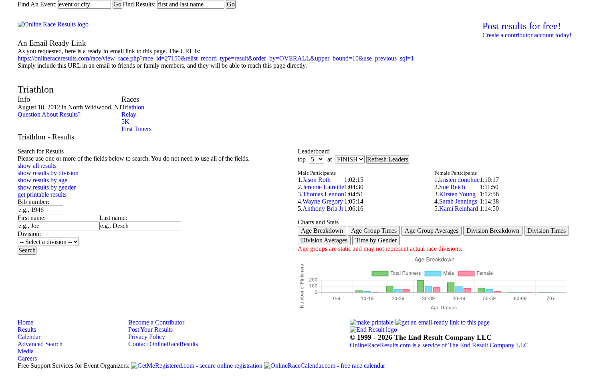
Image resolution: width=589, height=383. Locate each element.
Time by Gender (376, 240)
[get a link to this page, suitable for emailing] (442, 322)
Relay (128, 114)
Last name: (113, 217)
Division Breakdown (492, 230)
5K (125, 121)
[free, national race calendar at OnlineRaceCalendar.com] (324, 365)
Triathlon (132, 107)
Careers (27, 358)
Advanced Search (40, 344)
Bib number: (33, 201)
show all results (37, 165)
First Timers (136, 128)
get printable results (42, 194)
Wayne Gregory (323, 201)
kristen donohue (459, 179)
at (329, 159)
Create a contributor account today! (526, 35)
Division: (29, 233)
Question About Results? (49, 114)
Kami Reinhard (458, 208)
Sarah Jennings (458, 201)
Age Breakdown (322, 230)
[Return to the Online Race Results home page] (53, 24)
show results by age (42, 180)
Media (26, 351)
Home (25, 322)
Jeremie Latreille (323, 186)
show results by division (48, 172)
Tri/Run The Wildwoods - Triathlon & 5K (125, 76)
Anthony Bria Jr (323, 208)
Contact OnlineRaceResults (163, 344)
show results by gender (47, 187)
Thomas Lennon (323, 194)
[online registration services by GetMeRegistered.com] (196, 365)
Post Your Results (150, 329)
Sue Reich (452, 186)
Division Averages (324, 240)
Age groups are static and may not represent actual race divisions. (380, 248)
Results (27, 329)
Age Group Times (374, 230)
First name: (32, 217)
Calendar (29, 336)
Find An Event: (37, 4)
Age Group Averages (431, 230)
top (302, 159)
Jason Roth (317, 179)
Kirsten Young (457, 194)
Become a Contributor (156, 322)
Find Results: (138, 4)
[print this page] (371, 322)
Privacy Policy (146, 336)
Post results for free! (521, 26)
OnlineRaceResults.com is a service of (439, 345)
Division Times (546, 230)
